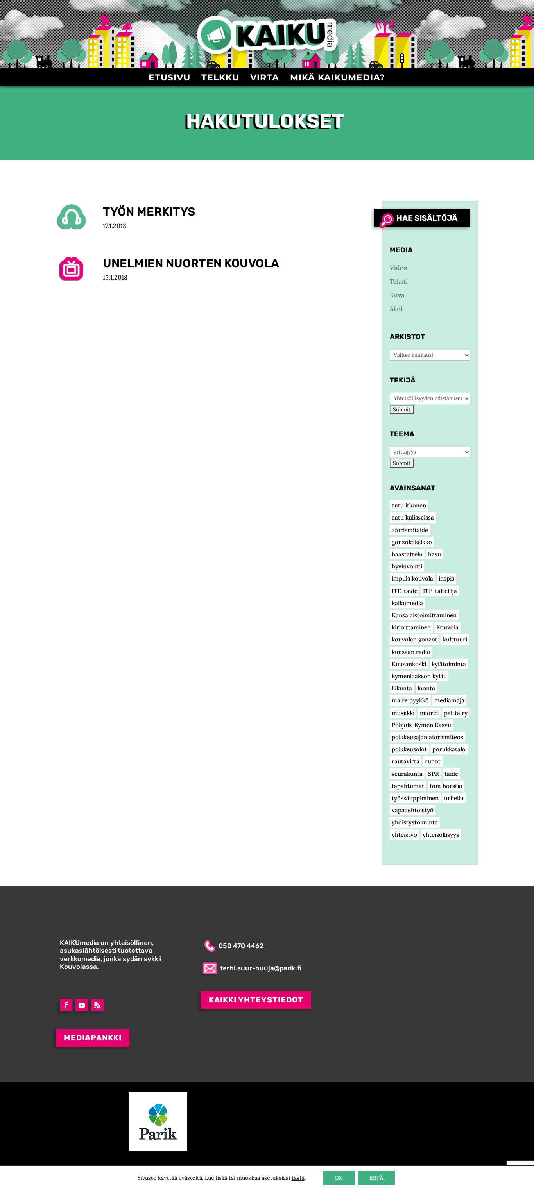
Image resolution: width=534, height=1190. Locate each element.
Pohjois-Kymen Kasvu (421, 725)
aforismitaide (410, 530)
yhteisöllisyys (441, 834)
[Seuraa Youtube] (81, 1005)
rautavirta (405, 761)
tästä (298, 1177)
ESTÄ (376, 1177)
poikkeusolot (409, 749)
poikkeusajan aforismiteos (427, 737)
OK (339, 1177)
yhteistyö (404, 834)
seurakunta (407, 773)
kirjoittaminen (411, 627)
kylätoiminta (449, 664)
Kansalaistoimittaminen (424, 615)
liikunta (402, 688)
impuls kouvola (412, 578)
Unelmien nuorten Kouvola (191, 263)
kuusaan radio (411, 652)
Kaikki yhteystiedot (256, 999)
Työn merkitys (149, 212)
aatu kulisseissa (413, 517)
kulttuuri (455, 639)
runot (433, 761)
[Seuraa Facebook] (66, 1005)
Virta (264, 79)
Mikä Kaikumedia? (337, 79)
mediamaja (449, 700)
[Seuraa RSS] (97, 1005)
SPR (433, 773)
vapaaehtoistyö (413, 810)
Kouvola (447, 627)
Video (79, 268)
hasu (434, 554)
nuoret (429, 713)
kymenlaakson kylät (419, 676)
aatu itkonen (409, 505)
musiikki (403, 713)
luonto (426, 688)
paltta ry (456, 713)
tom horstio (446, 786)
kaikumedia (407, 603)
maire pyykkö (410, 700)
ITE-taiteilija (440, 591)
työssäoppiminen (415, 798)
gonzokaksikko (412, 542)
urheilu (454, 798)
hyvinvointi (407, 566)
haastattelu (407, 554)
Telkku (220, 79)
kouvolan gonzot (414, 639)
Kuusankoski (409, 664)
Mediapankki (93, 1037)
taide (451, 773)
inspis (446, 578)
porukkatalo (449, 749)
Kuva (397, 295)
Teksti (399, 281)
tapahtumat (408, 786)
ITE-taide (405, 591)
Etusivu (169, 79)
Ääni (79, 217)
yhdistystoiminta (415, 822)
